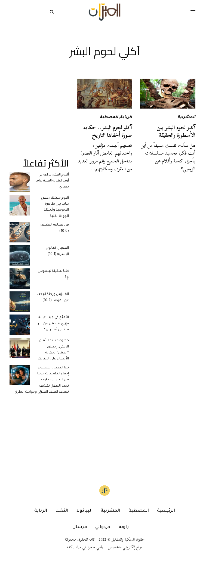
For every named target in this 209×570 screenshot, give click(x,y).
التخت (61, 511)
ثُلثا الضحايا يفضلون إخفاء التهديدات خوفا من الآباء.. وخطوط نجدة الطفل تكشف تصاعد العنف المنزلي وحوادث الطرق (41, 380)
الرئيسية (166, 511)
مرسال (79, 527)
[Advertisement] (39, 106)
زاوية (124, 527)
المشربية (186, 117)
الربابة (126, 117)
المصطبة (109, 117)
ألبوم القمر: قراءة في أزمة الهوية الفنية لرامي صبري (52, 181)
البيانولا (84, 511)
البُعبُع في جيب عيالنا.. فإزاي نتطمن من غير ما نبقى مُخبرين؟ (52, 324)
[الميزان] (104, 12)
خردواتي (102, 527)
